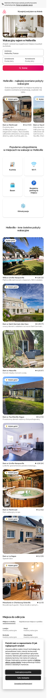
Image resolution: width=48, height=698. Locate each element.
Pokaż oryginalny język (24, 5)
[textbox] (12, 61)
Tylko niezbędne (23, 678)
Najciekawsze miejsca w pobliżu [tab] (30, 622)
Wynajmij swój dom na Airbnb (30, 11)
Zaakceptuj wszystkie (23, 672)
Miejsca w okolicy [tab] (9, 622)
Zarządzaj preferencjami (23, 684)
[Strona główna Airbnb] (4, 11)
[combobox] (23, 53)
